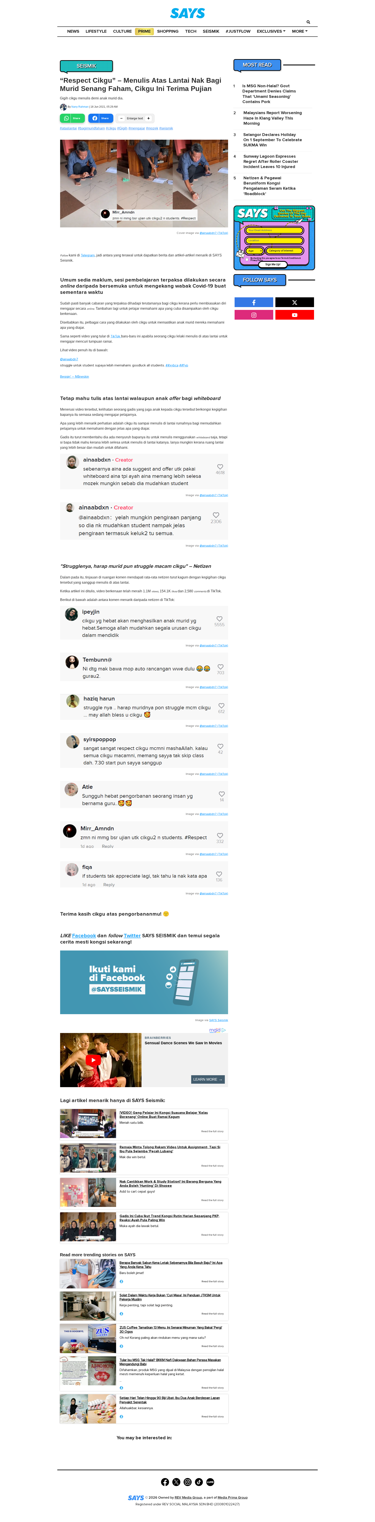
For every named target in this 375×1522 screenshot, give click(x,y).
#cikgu (111, 128)
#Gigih (122, 128)
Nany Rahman (80, 106)
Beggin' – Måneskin (74, 376)
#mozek (152, 128)
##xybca (172, 365)
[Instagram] (188, 1481)
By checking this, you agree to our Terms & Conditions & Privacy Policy (275, 259)
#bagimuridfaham (91, 128)
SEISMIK (211, 31)
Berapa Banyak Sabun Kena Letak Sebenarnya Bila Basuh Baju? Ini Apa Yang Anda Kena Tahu (171, 1265)
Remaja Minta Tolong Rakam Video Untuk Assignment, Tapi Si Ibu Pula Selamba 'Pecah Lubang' (170, 1149)
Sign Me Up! (272, 264)
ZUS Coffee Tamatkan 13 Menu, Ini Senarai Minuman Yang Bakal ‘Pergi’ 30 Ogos (171, 1329)
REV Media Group (188, 1498)
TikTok (115, 336)
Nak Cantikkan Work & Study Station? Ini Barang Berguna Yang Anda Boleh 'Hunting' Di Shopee (170, 1184)
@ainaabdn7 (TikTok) (214, 233)
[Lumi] (210, 1481)
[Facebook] (165, 1481)
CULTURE (122, 31)
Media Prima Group (233, 1498)
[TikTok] (199, 1481)
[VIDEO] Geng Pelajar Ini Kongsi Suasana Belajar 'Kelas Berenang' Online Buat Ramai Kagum (164, 1115)
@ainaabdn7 (69, 359)
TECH (190, 31)
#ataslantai (68, 128)
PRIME (144, 31)
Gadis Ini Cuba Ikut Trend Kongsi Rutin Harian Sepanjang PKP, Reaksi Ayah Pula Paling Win (169, 1218)
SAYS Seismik (218, 1020)
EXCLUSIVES (269, 31)
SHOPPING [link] (168, 31)
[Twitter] (176, 1481)
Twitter (132, 936)
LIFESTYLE (96, 31)
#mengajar (136, 128)
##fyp (183, 365)
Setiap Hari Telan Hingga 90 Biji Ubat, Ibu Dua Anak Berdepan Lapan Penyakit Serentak (170, 1400)
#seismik (166, 128)
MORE (298, 31)
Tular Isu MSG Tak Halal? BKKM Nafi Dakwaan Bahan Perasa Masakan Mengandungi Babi (170, 1362)
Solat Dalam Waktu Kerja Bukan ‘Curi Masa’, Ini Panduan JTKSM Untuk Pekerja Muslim (170, 1297)
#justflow (238, 31)
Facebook (84, 936)
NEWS (73, 31)
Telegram (88, 255)
